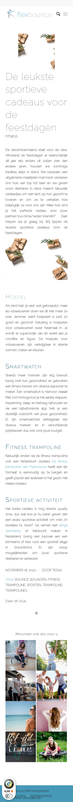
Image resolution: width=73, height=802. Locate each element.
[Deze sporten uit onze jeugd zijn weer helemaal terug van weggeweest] (51, 655)
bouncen (38, 579)
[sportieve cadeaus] (36, 52)
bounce (22, 579)
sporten (34, 585)
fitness (11, 136)
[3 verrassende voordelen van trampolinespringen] (51, 747)
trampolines (16, 590)
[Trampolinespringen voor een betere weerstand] (51, 686)
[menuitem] (56, 14)
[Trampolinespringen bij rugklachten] (51, 716)
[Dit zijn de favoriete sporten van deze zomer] (20, 716)
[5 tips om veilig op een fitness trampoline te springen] (20, 655)
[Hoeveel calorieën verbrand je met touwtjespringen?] (20, 747)
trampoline (52, 585)
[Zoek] (56, 14)
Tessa (57, 570)
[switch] (9, 796)
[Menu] (65, 14)
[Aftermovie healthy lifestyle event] (20, 686)
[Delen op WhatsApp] (36, 613)
